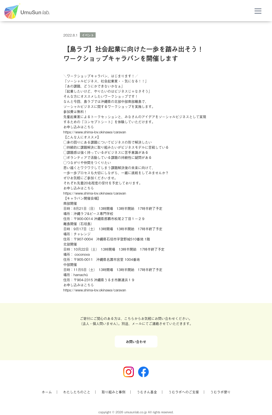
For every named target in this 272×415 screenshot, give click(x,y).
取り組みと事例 (113, 391)
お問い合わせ (136, 341)
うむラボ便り (220, 391)
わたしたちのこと (76, 391)
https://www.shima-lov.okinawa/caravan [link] (94, 131)
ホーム (47, 391)
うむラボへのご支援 (183, 391)
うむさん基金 (147, 391)
